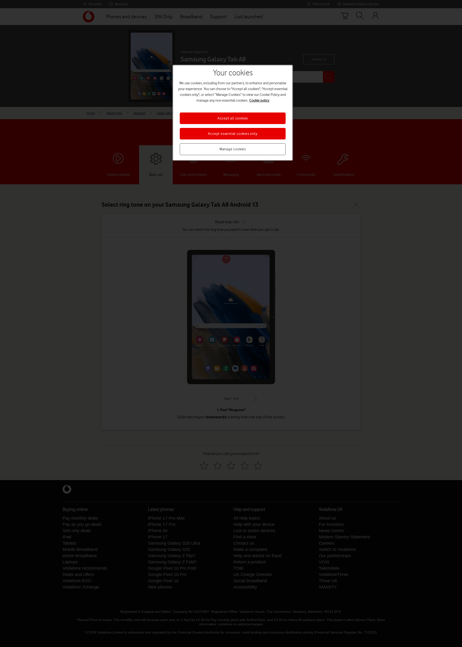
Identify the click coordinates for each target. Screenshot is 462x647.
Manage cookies (232, 149)
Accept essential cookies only (232, 134)
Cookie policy (259, 100)
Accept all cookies (233, 118)
